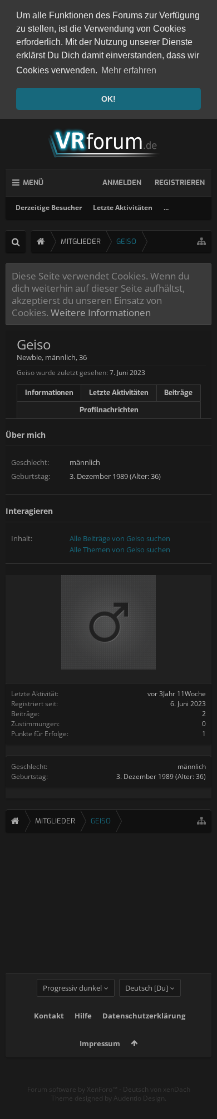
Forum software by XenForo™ (73, 1089)
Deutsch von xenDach (156, 1089)
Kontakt (49, 1016)
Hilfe (83, 1016)
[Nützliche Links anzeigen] (201, 241)
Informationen (49, 392)
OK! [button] (108, 98)
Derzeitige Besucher (49, 207)
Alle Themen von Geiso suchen (120, 549)
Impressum (100, 1043)
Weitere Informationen (101, 312)
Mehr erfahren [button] (128, 70)
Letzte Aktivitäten (122, 207)
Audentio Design (139, 1098)
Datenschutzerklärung (143, 1016)
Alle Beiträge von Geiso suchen (120, 538)
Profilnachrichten (109, 409)
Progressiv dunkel (72, 988)
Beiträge (178, 392)
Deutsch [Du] (146, 988)
